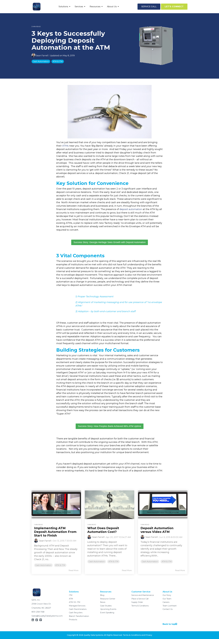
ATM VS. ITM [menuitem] (74, 602)
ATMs (65, 145)
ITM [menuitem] (70, 595)
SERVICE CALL (149, 6)
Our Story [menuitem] (167, 595)
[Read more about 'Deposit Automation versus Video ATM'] (162, 504)
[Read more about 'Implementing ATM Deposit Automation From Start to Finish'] (56, 504)
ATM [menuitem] (71, 599)
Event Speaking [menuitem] (107, 612)
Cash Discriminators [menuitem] (77, 609)
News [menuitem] (102, 602)
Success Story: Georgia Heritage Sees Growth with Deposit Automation (110, 242)
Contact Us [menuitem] (167, 609)
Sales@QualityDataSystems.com (47, 616)
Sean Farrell (42, 55)
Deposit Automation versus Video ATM (157, 530)
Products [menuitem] (73, 619)
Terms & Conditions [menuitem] (140, 606)
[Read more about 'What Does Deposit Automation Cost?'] (109, 504)
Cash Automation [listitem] (43, 565)
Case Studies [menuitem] (106, 606)
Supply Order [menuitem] (137, 602)
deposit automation (131, 209)
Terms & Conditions (132, 635)
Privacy (148, 635)
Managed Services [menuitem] (77, 606)
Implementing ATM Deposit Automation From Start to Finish (55, 531)
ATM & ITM (58, 61)
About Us (112, 6)
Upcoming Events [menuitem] (108, 609)
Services (79, 6)
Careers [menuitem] (166, 602)
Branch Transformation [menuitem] (79, 616)
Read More (73, 570)
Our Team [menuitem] (167, 599)
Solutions (64, 6)
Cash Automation (41, 61)
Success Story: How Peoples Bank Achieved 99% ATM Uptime (109, 426)
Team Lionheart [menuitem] (170, 606)
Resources (95, 6)
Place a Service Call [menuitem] (139, 599)
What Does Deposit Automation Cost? (103, 530)
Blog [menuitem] (102, 595)
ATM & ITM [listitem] (60, 565)
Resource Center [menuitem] (107, 599)
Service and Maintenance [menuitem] (142, 595)
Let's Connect (174, 6)
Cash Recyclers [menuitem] (75, 612)
